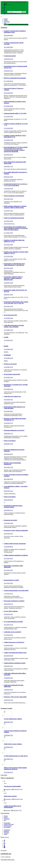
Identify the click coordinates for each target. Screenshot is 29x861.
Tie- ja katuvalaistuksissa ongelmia (13, 621)
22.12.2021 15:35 (8, 210)
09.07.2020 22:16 (8, 479)
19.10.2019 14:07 (8, 614)
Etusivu (6, 19)
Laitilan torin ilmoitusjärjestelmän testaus (15, 652)
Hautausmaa (7, 823)
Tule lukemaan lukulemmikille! (12, 786)
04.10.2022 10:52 (8, 154)
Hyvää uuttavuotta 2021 (10, 315)
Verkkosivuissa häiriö (10, 56)
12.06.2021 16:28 (8, 282)
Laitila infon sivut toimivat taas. (12, 396)
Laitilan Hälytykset (9, 824)
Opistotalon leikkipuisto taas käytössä (14, 430)
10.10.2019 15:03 (8, 624)
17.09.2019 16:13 (8, 689)
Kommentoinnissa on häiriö (11, 580)
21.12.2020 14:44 (8, 349)
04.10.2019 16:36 (8, 655)
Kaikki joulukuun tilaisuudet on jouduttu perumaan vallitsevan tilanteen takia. (15, 206)
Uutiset (5, 20)
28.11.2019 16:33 (8, 558)
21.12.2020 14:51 (8, 340)
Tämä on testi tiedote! (10, 440)
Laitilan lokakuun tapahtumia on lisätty (15, 663)
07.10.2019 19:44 (8, 635)
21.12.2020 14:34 (8, 358)
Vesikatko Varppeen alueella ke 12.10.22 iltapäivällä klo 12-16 (15, 136)
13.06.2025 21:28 (8, 59)
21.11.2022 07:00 (8, 116)
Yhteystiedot (4, 859)
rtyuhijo (6, 337)
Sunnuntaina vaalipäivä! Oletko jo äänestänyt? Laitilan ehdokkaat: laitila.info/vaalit (13, 278)
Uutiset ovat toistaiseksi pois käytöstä (14, 218)
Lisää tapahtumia (5, 813)
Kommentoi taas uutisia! (10, 520)
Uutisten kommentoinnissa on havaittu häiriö (16, 590)
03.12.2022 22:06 (8, 106)
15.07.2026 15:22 (8, 772)
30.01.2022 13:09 (8, 199)
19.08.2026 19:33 (8, 722)
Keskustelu (7, 21)
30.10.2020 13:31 (8, 399)
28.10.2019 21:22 (8, 604)
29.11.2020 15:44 (8, 389)
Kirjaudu (7, 13)
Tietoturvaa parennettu (10, 364)
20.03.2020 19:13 (8, 533)
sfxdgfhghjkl (7, 355)
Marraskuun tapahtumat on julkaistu (14, 601)
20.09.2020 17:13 (8, 433)
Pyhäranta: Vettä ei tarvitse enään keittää (15, 697)
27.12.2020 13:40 (8, 330)
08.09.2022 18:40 (8, 176)
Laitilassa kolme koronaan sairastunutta (15, 543)
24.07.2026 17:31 (8, 759)
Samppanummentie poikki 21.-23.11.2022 (15, 113)
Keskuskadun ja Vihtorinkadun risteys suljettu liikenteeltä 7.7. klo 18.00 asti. (14, 264)
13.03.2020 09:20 (8, 546)
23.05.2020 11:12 (8, 510)
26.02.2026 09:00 (8, 35)
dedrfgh (6, 346)
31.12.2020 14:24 (8, 318)
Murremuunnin (8, 825)
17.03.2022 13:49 (8, 188)
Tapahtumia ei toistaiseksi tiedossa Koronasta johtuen (13, 506)
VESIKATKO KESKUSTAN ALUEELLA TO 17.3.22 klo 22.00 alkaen (15, 184)
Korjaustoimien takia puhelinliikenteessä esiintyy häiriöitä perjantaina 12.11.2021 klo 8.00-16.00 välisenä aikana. (16, 228)
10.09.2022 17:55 (8, 166)
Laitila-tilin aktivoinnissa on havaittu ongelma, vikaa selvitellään (14, 326)
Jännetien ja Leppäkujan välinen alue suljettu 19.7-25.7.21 (14, 240)
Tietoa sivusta (10, 859)
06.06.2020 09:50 (8, 500)
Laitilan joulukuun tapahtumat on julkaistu (16, 555)
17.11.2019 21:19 (8, 593)
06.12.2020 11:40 (8, 377)
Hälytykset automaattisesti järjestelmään (15, 78)
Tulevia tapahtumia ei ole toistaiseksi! (14, 195)
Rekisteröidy (14, 13)
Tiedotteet (6, 832)
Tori (5, 23)
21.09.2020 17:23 (8, 423)
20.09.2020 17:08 (8, 443)
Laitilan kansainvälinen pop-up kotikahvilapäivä (12, 806)
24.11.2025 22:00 (8, 47)
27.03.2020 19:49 (8, 523)
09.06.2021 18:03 (8, 294)
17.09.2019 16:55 (8, 678)
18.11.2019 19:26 (8, 583)
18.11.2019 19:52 (8, 570)
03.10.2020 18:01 (8, 411)
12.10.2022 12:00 (8, 140)
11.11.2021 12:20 (8, 232)
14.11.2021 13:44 (8, 221)
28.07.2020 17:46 (8, 467)
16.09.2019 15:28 (8, 700)
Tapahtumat (7, 830)
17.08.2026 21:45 (8, 747)
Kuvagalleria (7, 827)
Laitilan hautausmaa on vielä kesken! (14, 642)
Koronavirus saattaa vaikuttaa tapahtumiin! (16, 530)
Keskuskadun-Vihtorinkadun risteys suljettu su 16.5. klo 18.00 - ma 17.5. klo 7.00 (16, 302)
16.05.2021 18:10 (8, 306)
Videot (5, 834)
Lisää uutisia (4, 775)
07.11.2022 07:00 (8, 128)
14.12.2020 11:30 (8, 367)
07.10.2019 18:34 (8, 645)
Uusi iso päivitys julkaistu (11, 611)
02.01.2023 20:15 (8, 93)
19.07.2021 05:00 (8, 244)
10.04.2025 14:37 (8, 70)
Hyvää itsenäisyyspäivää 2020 (12, 374)
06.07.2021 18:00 (8, 268)
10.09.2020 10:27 (8, 454)
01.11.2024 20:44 (8, 81)
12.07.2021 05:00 (8, 256)
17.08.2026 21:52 (8, 735)
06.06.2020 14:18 (8, 491)
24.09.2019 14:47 (8, 666)
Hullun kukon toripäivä (10, 796)
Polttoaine (6, 831)
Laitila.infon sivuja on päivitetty (12, 632)
